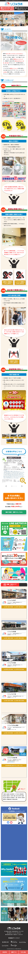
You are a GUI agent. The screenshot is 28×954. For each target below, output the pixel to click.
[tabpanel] (14, 470)
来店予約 (5, 952)
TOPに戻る (23, 952)
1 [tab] (12, 486)
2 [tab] (14, 486)
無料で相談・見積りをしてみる (14, 512)
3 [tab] (16, 486)
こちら (11, 762)
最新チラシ (14, 952)
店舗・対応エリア (11, 584)
